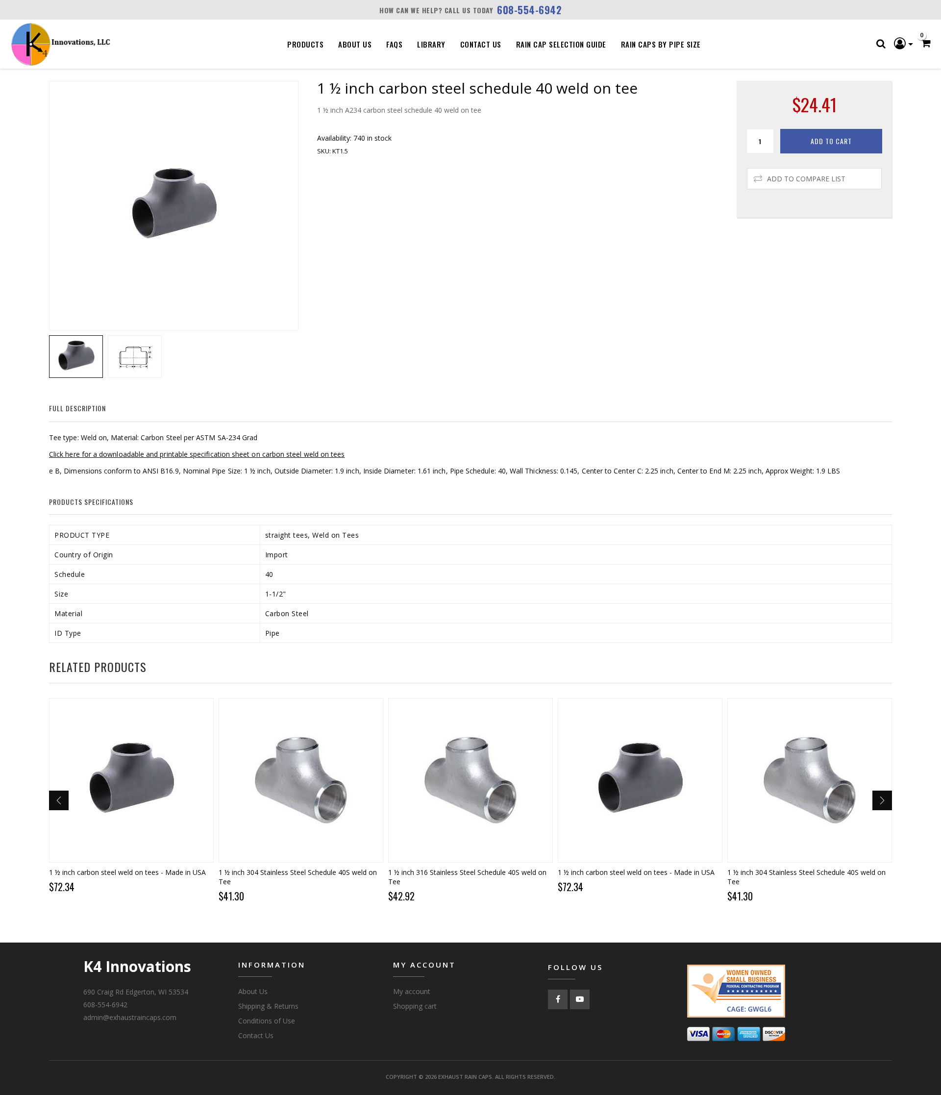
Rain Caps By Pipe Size (661, 44)
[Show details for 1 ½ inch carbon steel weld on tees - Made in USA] (131, 780)
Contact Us (480, 44)
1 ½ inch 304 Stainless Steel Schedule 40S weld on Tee (298, 877)
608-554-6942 (529, 9)
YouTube (580, 999)
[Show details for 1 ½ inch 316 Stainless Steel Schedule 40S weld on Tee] (470, 780)
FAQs (394, 44)
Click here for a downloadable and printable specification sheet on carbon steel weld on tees (197, 454)
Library (431, 44)
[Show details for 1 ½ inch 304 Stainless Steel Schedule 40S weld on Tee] (301, 780)
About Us (354, 44)
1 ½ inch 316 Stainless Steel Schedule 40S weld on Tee (467, 877)
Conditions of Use (266, 1020)
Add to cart (831, 141)
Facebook (558, 999)
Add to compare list (806, 178)
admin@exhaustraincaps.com (129, 1017)
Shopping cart (415, 1006)
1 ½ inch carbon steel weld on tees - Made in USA (127, 872)
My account (411, 991)
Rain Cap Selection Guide (561, 44)
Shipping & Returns (268, 1006)
